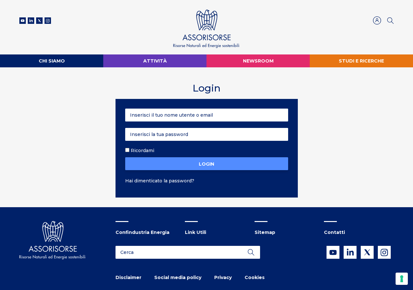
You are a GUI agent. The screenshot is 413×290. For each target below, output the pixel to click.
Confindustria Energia (142, 232)
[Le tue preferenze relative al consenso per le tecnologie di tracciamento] (402, 279)
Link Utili (195, 232)
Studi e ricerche (361, 61)
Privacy (223, 277)
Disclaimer (128, 277)
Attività (155, 61)
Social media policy (177, 277)
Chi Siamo (52, 61)
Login (206, 164)
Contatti (334, 232)
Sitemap (265, 232)
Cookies (255, 277)
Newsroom (258, 61)
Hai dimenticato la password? (159, 181)
